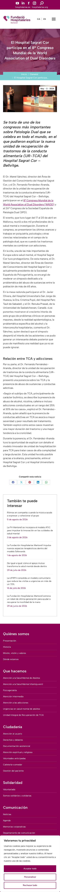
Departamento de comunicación (19, 833)
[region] (30, 863)
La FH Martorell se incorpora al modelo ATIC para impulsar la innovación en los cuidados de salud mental (30, 530)
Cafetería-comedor (12, 764)
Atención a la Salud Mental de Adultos (21, 678)
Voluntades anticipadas (14, 758)
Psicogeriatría (10, 690)
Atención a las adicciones (15, 702)
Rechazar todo (30, 885)
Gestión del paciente (13, 771)
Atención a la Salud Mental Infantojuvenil (23, 684)
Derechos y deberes (13, 740)
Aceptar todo (30, 868)
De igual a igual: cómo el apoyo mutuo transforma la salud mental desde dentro (27, 565)
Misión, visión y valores (14, 653)
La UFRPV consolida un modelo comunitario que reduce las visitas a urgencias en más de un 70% (29, 581)
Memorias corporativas (14, 826)
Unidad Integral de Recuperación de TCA (23, 715)
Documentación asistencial (16, 746)
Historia (7, 647)
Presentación (9, 640)
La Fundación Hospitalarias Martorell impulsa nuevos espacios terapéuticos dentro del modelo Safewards (29, 548)
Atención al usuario (12, 733)
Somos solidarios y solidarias (17, 795)
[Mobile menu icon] (53, 19)
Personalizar (30, 877)
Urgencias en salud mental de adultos (21, 709)
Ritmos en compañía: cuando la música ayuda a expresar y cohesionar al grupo (29, 514)
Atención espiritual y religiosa (17, 752)
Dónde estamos (11, 659)
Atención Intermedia (13, 696)
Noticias (7, 814)
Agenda (6, 820)
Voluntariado (9, 789)
